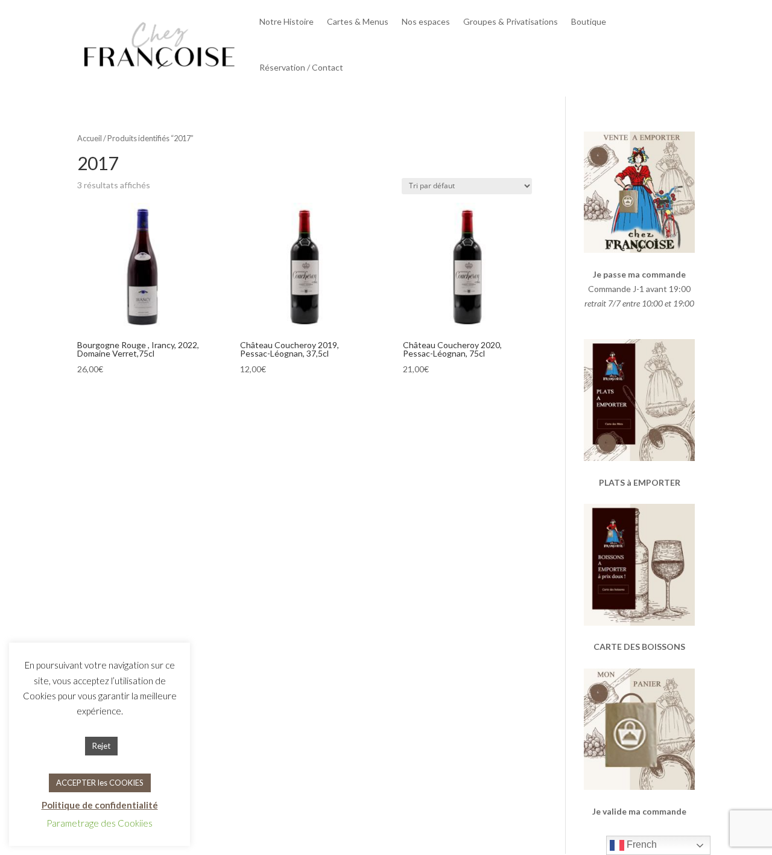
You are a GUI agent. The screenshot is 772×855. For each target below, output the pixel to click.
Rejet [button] (101, 746)
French (640, 844)
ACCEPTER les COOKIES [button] (100, 782)
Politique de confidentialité (100, 804)
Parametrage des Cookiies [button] (99, 823)
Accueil (89, 138)
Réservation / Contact (301, 67)
